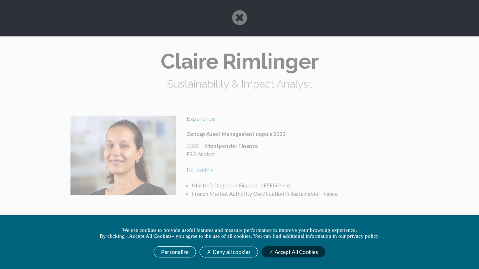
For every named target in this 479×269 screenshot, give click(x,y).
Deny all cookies (231, 252)
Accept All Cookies (296, 252)
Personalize (175, 252)
